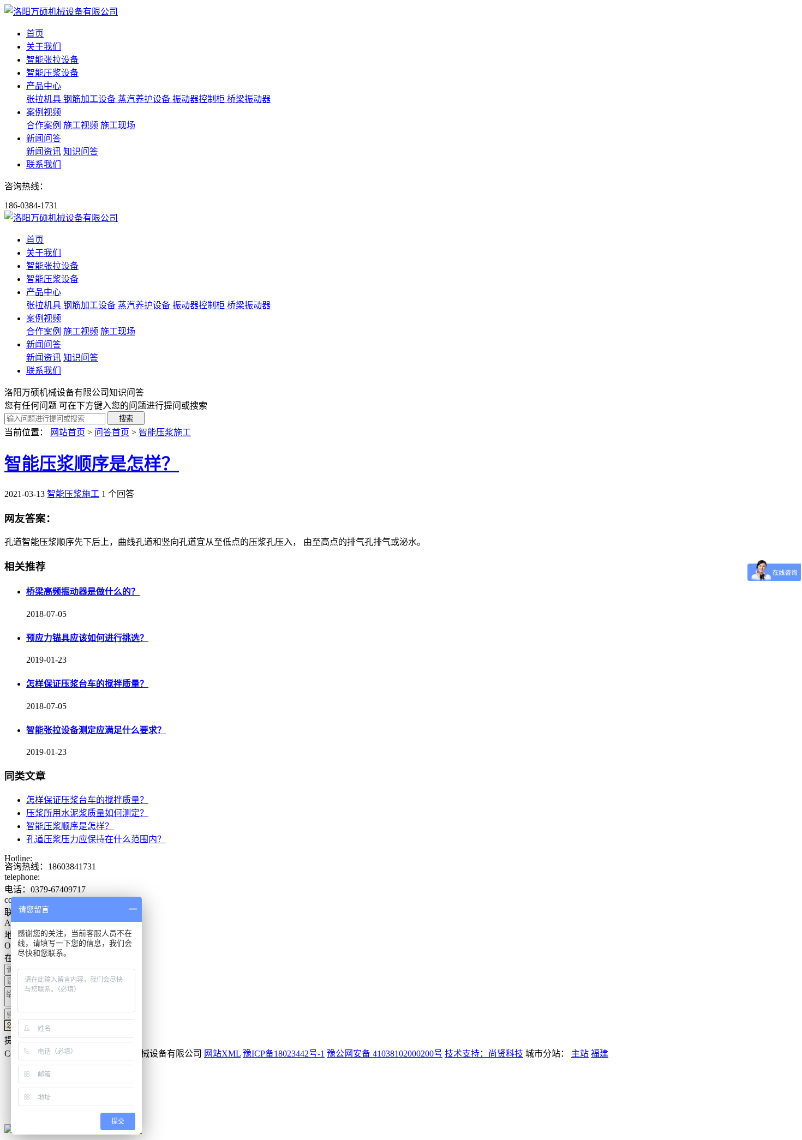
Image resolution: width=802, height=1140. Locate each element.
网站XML (222, 1053)
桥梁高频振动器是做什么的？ (83, 591)
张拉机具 (44, 99)
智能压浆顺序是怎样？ (91, 463)
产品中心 (43, 86)
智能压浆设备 (52, 72)
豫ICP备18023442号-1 (284, 1053)
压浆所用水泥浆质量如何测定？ (87, 813)
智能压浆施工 (165, 432)
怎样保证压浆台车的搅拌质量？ (87, 683)
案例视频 (43, 112)
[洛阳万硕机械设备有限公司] (61, 11)
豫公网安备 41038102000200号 (384, 1053)
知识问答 (80, 151)
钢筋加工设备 (90, 99)
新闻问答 (43, 138)
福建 (599, 1053)
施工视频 (80, 125)
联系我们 (43, 164)
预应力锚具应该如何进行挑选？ (87, 638)
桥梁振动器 (249, 99)
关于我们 (43, 46)
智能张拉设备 (52, 59)
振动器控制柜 (199, 99)
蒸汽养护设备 (145, 99)
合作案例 (43, 125)
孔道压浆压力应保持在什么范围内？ (96, 839)
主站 (580, 1053)
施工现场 (117, 125)
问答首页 (111, 432)
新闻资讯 (43, 151)
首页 (35, 33)
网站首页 (67, 432)
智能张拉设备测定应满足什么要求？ (96, 730)
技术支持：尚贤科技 (484, 1053)
